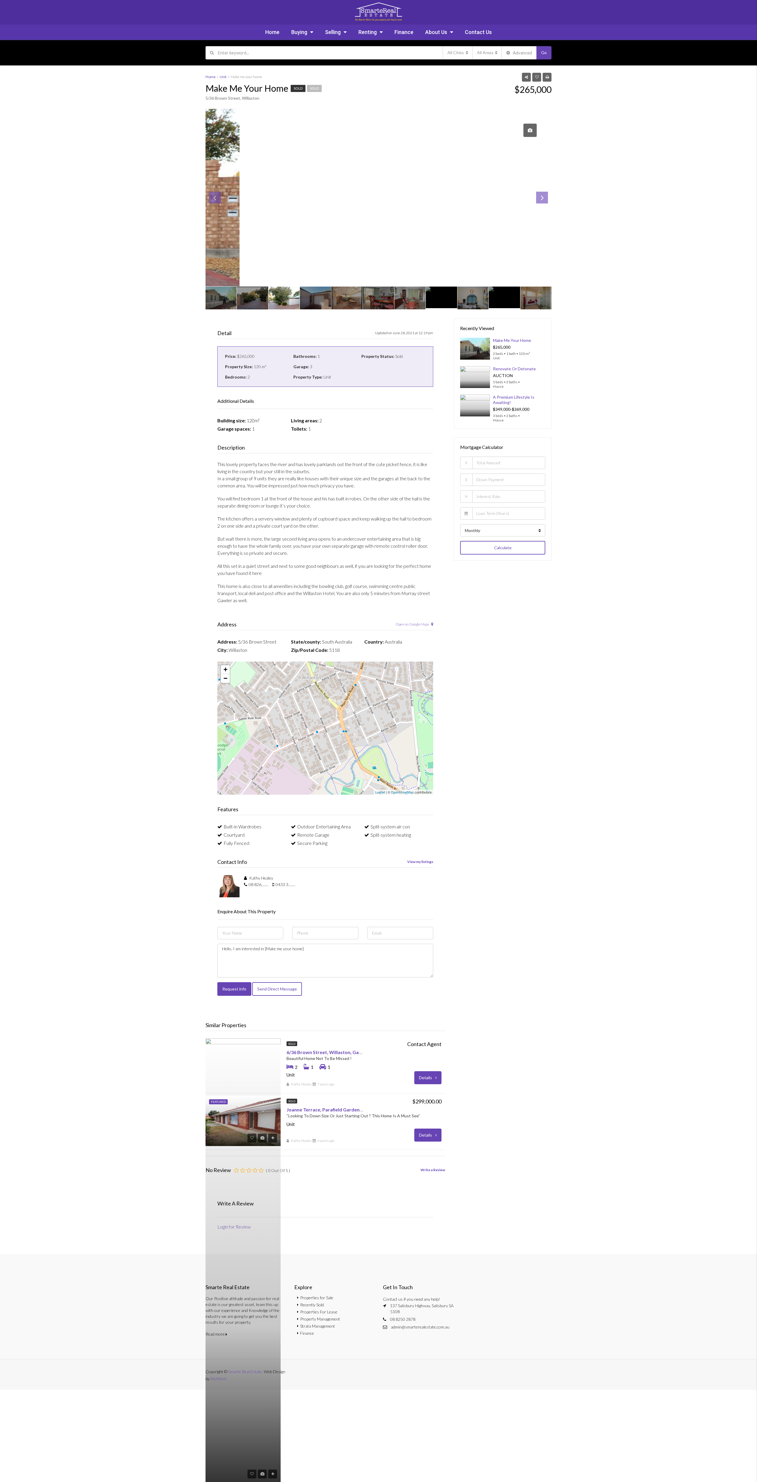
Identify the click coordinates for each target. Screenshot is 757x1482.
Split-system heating (391, 835)
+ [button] (225, 669)
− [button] (225, 678)
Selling (333, 32)
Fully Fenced (236, 843)
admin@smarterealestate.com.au (420, 1326)
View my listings (420, 861)
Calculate (503, 547)
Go (544, 52)
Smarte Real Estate (245, 1371)
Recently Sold (312, 1304)
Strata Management (317, 1326)
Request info (234, 988)
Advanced (522, 52)
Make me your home (512, 340)
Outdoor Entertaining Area (324, 826)
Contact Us (478, 32)
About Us (436, 32)
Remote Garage (313, 835)
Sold (298, 88)
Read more (216, 1333)
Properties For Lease (318, 1311)
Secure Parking (312, 843)
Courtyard (234, 835)
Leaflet (380, 792)
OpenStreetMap (402, 792)
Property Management (320, 1318)
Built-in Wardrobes (242, 826)
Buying (299, 32)
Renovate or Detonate (514, 368)
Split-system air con (390, 826)
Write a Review (432, 1170)
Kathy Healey (301, 1084)
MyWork (219, 1378)
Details (426, 1077)
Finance (403, 32)
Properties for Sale (316, 1297)
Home (272, 32)
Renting (367, 32)
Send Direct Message (277, 988)
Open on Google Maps (413, 624)
